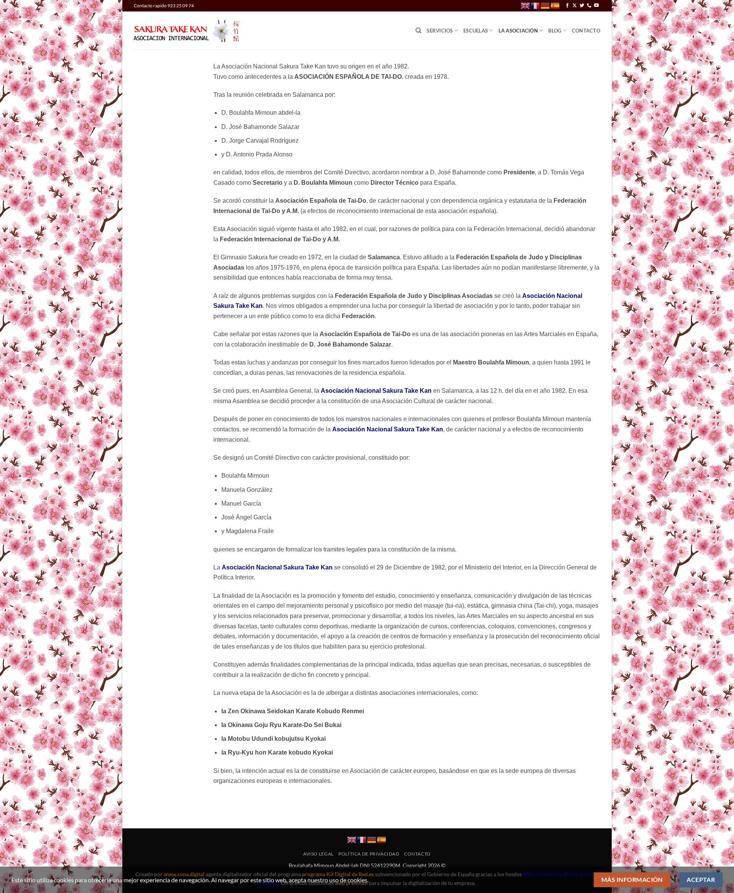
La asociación (518, 31)
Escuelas (475, 31)
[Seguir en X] (574, 5)
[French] (536, 5)
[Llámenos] (589, 5)
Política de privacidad (368, 854)
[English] (526, 5)
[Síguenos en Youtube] (596, 5)
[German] (545, 5)
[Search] (418, 30)
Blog (554, 31)
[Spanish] (555, 5)
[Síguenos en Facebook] (567, 5)
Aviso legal (318, 854)
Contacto (586, 31)
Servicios (440, 31)
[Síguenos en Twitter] (582, 5)
